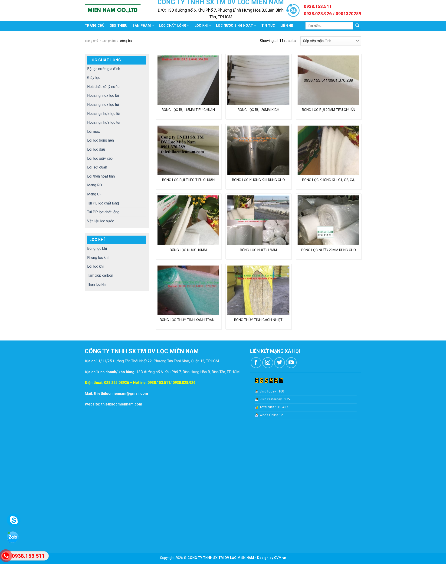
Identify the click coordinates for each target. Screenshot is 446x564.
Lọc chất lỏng (172, 26)
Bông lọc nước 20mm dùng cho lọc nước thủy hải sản (328, 250)
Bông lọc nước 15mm (258, 250)
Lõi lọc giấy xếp (100, 158)
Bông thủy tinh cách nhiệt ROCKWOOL (258, 320)
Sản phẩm (141, 26)
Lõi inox (93, 131)
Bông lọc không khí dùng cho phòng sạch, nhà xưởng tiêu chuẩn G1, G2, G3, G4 (258, 180)
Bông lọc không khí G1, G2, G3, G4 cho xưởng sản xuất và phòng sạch (328, 180)
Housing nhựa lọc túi (103, 122)
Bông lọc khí (97, 248)
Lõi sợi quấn (97, 167)
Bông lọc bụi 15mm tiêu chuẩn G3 (188, 110)
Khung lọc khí (97, 257)
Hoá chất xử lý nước (103, 86)
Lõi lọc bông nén (100, 140)
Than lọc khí (96, 284)
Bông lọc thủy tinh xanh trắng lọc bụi (188, 320)
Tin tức (268, 26)
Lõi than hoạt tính (101, 176)
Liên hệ (286, 26)
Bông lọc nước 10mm (188, 250)
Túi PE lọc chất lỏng (103, 203)
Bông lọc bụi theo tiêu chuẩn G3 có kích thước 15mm (188, 180)
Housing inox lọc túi (103, 104)
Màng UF (94, 194)
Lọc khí (201, 26)
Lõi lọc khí (95, 266)
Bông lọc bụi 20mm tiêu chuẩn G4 (328, 110)
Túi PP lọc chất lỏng (103, 212)
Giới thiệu (119, 26)
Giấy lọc (93, 77)
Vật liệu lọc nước (100, 221)
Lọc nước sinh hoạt (234, 26)
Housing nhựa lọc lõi (103, 113)
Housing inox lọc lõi (103, 95)
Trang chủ (95, 26)
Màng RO (94, 185)
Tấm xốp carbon (100, 275)
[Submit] (357, 26)
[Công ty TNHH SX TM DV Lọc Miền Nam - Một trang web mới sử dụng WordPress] (113, 10)
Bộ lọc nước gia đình (103, 69)
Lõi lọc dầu (96, 149)
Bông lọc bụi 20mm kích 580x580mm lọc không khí (258, 110)
